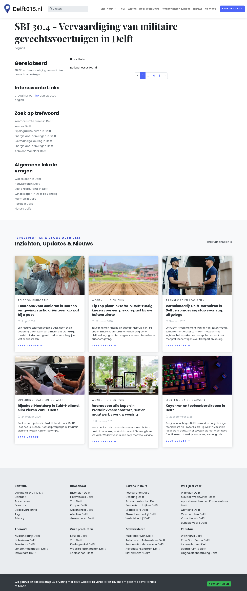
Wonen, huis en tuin (108, 300)
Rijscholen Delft (80, 493)
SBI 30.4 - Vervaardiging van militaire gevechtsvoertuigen (39, 72)
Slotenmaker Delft (138, 553)
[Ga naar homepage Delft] (22, 9)
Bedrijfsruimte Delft (194, 549)
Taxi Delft (76, 501)
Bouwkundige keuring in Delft (33, 141)
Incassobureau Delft (194, 544)
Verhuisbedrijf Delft (138, 518)
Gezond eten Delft (82, 518)
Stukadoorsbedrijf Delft (141, 514)
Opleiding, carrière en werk (41, 400)
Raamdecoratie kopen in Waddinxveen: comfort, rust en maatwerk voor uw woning (119, 410)
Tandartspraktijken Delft (142, 505)
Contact (210, 8)
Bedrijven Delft (149, 8)
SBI (123, 8)
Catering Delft (135, 497)
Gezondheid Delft (81, 510)
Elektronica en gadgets (186, 400)
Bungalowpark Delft (194, 523)
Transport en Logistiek (185, 300)
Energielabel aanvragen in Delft (35, 136)
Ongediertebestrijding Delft (199, 553)
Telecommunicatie (33, 300)
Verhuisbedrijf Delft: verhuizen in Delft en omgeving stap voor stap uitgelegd (194, 310)
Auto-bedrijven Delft (139, 536)
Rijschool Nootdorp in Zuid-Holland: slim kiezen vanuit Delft (48, 407)
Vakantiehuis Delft (193, 518)
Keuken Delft (78, 536)
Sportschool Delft (81, 553)
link (37, 96)
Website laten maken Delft (88, 549)
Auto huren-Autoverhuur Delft (145, 540)
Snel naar (107, 8)
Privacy (19, 518)
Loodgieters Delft (137, 510)
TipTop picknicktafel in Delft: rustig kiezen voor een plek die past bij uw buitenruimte (122, 310)
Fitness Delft (23, 209)
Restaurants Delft (137, 493)
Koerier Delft (23, 126)
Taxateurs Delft (25, 544)
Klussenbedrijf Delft (27, 536)
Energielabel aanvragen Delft (34, 146)
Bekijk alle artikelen (218, 242)
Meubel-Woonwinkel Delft (198, 497)
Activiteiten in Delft (27, 184)
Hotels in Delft (24, 204)
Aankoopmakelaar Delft (31, 151)
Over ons (21, 505)
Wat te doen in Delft (28, 179)
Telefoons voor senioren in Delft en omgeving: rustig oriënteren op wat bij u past (48, 310)
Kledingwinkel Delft (82, 544)
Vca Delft (76, 540)
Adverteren (232, 8)
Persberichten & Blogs (176, 8)
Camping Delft (190, 510)
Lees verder (28, 345)
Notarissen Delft (25, 540)
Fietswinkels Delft (81, 497)
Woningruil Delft (191, 536)
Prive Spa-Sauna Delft (195, 540)
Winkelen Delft (190, 493)
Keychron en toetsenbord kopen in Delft (195, 407)
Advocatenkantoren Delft (143, 549)
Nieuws (197, 8)
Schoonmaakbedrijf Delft (31, 549)
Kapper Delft (78, 505)
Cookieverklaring (26, 510)
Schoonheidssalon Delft (141, 501)
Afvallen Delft (79, 514)
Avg (17, 514)
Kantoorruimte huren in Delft (34, 121)
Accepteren (219, 583)
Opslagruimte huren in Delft (33, 131)
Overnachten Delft (193, 514)
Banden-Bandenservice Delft (145, 544)
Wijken (132, 8)
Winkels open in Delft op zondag (36, 194)
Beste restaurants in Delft (32, 189)
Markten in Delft (25, 199)
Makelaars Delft (25, 553)
